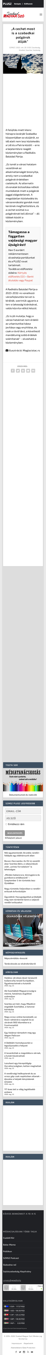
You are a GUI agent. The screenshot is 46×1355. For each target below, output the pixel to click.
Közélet (22, 50)
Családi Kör (8, 1237)
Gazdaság (36, 47)
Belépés (17, 4)
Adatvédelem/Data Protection (23, 1348)
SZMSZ (12, 47)
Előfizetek (28, 4)
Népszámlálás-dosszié (15, 958)
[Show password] (37, 818)
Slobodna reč (9, 1264)
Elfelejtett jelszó (13, 837)
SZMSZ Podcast (11, 1258)
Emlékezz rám (16, 824)
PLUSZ (7, 3)
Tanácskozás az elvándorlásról (20, 963)
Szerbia (29, 50)
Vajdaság (36, 50)
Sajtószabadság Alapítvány (17, 1271)
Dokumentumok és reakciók (23, 794)
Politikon (7, 1251)
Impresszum (17, 1343)
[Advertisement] (23, 101)
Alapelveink (28, 1343)
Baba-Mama (9, 1244)
